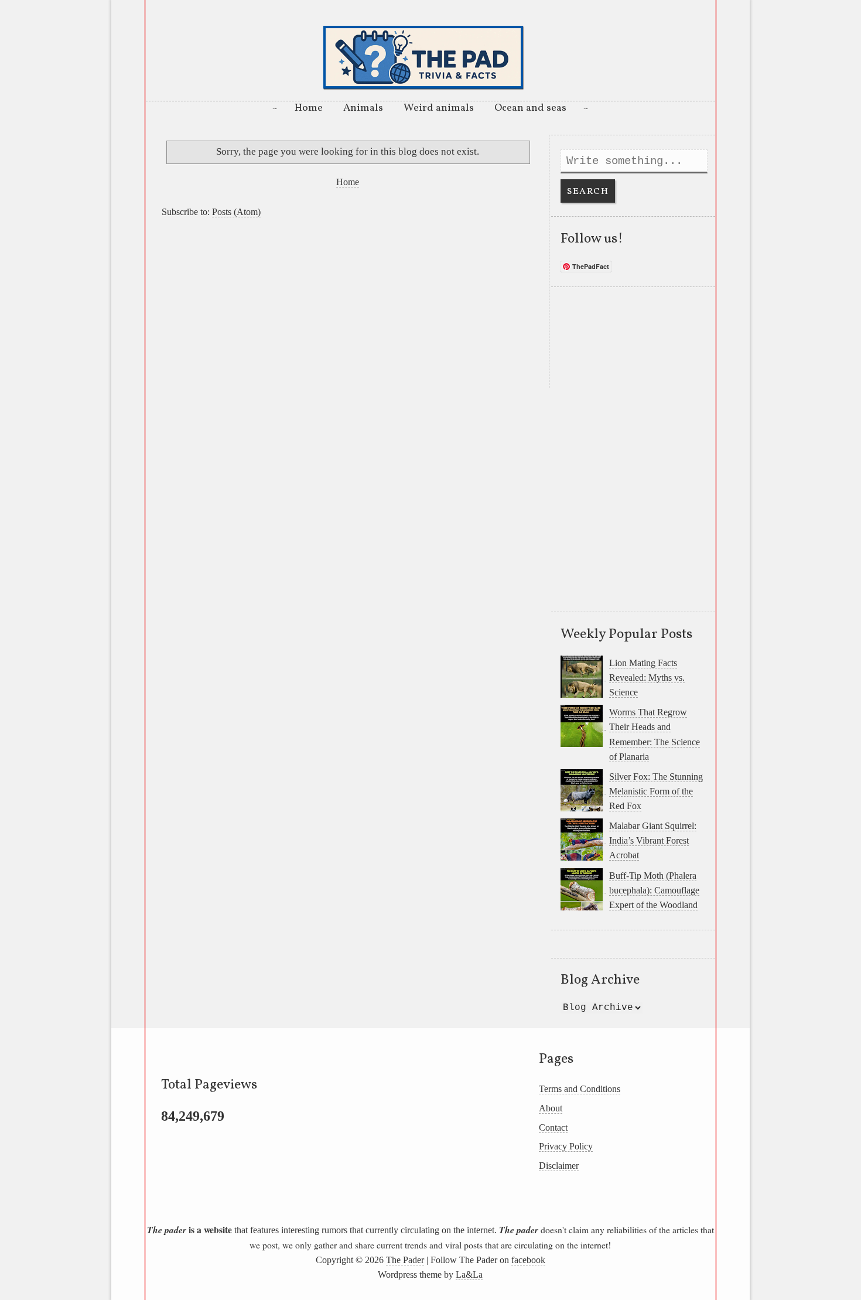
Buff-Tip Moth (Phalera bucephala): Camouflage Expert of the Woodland (654, 890)
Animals (363, 108)
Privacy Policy (566, 1146)
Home (309, 108)
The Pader (405, 1260)
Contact (553, 1127)
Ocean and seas (530, 108)
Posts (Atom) (236, 212)
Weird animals (439, 108)
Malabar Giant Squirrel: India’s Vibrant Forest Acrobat (652, 840)
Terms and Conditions (579, 1089)
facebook (528, 1260)
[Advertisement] (347, 306)
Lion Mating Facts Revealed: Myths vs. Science (647, 677)
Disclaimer (559, 1166)
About (550, 1108)
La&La (469, 1274)
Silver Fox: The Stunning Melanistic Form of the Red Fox (656, 791)
